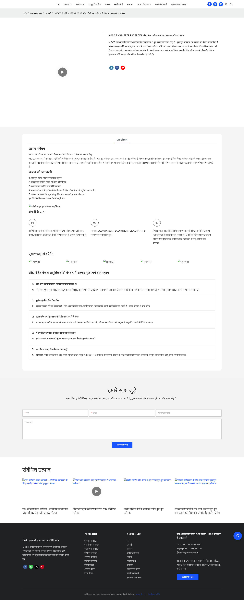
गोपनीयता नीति (154, 594)
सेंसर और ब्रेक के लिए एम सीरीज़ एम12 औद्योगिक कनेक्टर (94, 510)
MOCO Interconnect (32, 13)
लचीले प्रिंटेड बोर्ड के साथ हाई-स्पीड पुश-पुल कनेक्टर (144, 510)
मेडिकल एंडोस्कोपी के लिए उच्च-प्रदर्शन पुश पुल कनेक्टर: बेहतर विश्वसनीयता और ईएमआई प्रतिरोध (197, 510)
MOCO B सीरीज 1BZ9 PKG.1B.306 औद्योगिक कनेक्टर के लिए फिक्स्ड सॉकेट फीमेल (90, 13)
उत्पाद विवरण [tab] (122, 139)
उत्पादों (48, 13)
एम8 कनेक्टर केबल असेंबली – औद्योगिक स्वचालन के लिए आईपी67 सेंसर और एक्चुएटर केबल (45, 510)
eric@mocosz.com (190, 552)
